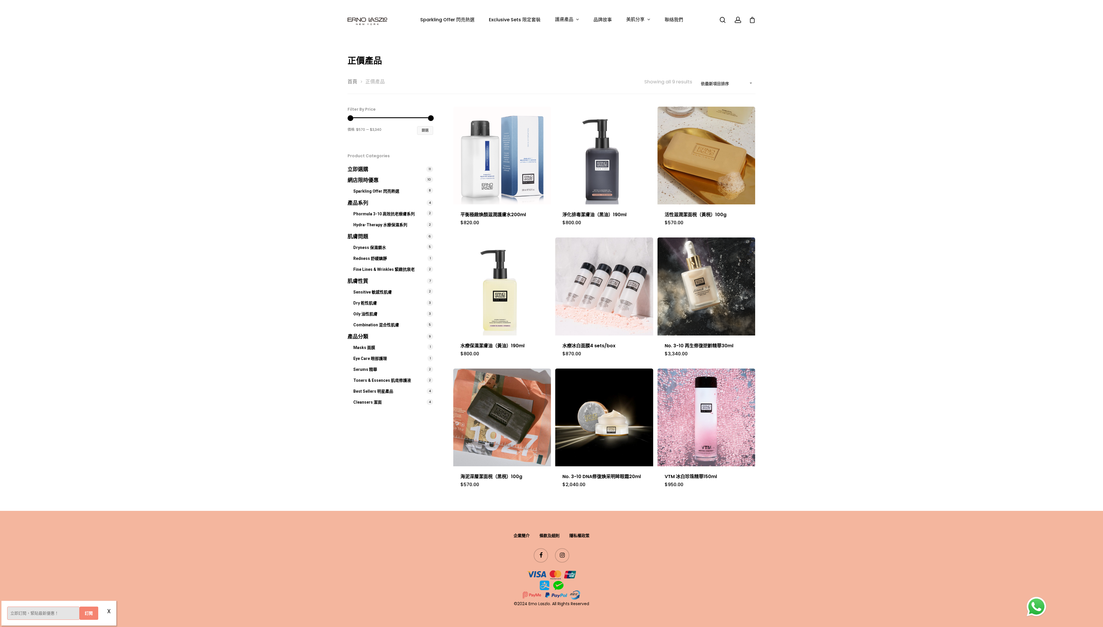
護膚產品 (564, 19)
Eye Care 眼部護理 (370, 358)
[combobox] (726, 83)
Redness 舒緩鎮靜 (370, 258)
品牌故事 (602, 20)
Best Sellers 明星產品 (373, 391)
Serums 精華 (365, 369)
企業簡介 (522, 535)
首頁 (352, 81)
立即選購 (358, 169)
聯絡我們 (674, 20)
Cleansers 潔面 (367, 402)
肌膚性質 (358, 281)
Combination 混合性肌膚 (376, 325)
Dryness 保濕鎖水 (369, 247)
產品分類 (358, 336)
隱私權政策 (579, 535)
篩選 (425, 130)
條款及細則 (549, 535)
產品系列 (358, 203)
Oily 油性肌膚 (365, 314)
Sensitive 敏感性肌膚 (372, 292)
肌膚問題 (358, 236)
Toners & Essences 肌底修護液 (382, 380)
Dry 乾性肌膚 (365, 303)
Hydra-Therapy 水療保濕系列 (380, 225)
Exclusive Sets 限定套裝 (515, 20)
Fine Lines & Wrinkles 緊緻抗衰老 (384, 269)
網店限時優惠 (363, 180)
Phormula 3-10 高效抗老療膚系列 (384, 214)
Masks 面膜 (364, 347)
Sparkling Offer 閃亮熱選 (447, 20)
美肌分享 (635, 19)
